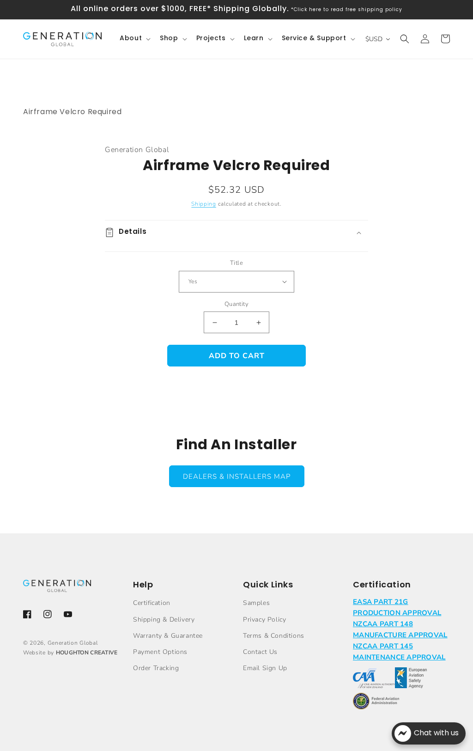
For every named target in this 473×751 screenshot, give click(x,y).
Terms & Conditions (273, 635)
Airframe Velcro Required (72, 112)
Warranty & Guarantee (168, 635)
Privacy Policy (264, 619)
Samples (256, 602)
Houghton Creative (87, 652)
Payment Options (160, 651)
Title (236, 263)
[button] (134, 39)
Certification (151, 602)
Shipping (203, 204)
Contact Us (260, 651)
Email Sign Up (265, 668)
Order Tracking (156, 668)
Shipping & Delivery (163, 619)
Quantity (236, 304)
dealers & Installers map (237, 476)
